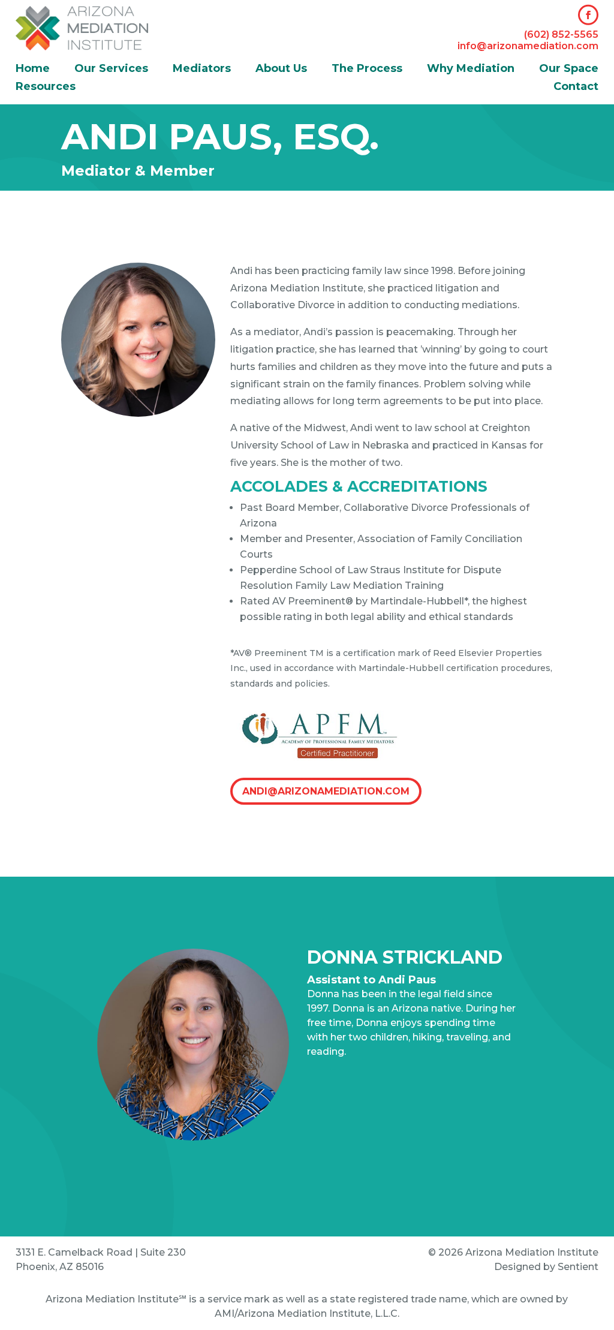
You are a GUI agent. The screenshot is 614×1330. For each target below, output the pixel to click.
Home (33, 69)
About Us (281, 69)
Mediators (202, 69)
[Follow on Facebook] (588, 15)
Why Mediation (470, 69)
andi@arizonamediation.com (326, 791)
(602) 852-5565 (561, 34)
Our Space (568, 69)
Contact (575, 87)
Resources (46, 87)
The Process (367, 69)
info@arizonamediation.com (528, 46)
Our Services (111, 69)
